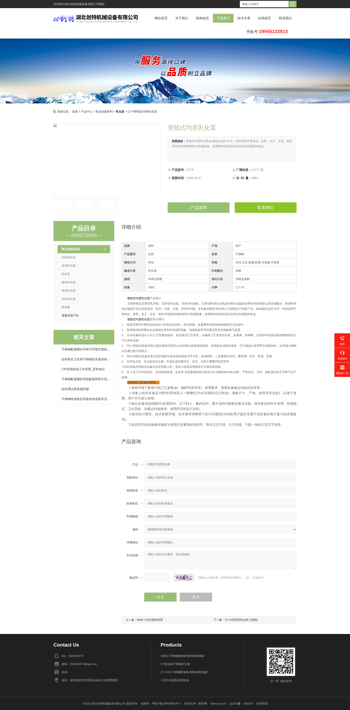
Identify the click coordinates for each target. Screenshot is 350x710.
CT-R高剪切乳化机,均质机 (241, 619)
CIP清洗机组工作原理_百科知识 (83, 369)
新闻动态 (202, 18)
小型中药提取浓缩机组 (175, 680)
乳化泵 (66, 274)
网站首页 (161, 18)
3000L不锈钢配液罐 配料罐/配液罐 (182, 655)
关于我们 (181, 18)
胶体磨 (66, 307)
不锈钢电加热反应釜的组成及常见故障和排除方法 (86, 399)
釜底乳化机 (69, 290)
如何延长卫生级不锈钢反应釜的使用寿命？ (86, 359)
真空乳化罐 (69, 265)
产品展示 (223, 18)
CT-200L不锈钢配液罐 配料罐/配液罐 (184, 672)
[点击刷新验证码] (184, 577)
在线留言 (264, 18)
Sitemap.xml (218, 703)
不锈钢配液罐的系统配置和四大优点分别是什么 (86, 379)
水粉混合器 (69, 298)
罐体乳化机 (69, 282)
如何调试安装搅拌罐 (75, 389)
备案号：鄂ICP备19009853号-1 (161, 703)
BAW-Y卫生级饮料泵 (150, 619)
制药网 (202, 703)
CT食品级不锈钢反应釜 (175, 664)
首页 (75, 111)
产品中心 (86, 111)
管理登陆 (262, 703)
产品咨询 (199, 207)
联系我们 (285, 18)
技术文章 (243, 18)
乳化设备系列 (104, 111)
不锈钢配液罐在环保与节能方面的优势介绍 (86, 349)
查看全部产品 (70, 315)
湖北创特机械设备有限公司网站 (85, 4)
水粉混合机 (69, 257)
